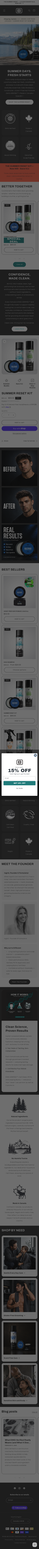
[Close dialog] (35, 755)
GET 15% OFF (19, 783)
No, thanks (19, 788)
